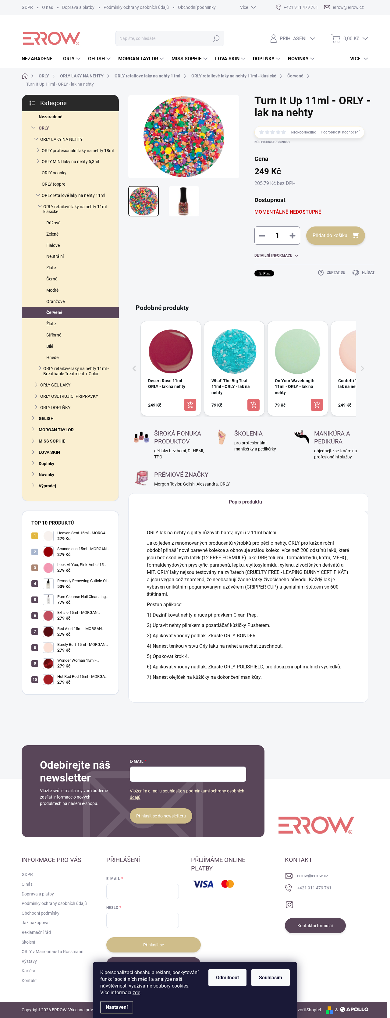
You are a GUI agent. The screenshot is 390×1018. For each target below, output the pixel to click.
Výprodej (47, 485)
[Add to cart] (190, 405)
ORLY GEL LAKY (55, 385)
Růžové (53, 222)
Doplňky (46, 463)
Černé (51, 278)
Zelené (52, 234)
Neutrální (55, 256)
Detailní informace (273, 255)
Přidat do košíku (330, 235)
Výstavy (29, 961)
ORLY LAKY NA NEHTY (61, 139)
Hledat (216, 38)
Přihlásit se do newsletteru (161, 815)
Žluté (51, 323)
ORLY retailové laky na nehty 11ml (73, 195)
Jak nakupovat (36, 922)
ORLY (44, 128)
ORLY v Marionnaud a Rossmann (52, 951)
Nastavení (117, 1007)
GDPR (27, 7)
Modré (52, 290)
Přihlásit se (153, 944)
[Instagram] (289, 903)
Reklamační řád (36, 932)
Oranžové (55, 301)
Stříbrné (53, 335)
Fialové (53, 245)
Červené (54, 312)
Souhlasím (270, 978)
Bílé (49, 346)
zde (136, 992)
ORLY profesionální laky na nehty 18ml (78, 150)
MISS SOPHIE (52, 441)
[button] (134, 368)
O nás (47, 7)
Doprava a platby (78, 7)
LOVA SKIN (49, 452)
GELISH (46, 418)
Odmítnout (227, 978)
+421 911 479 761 (314, 887)
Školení (28, 942)
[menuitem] (39, 59)
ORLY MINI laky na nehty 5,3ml (70, 161)
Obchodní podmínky (197, 7)
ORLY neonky (54, 172)
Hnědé (52, 357)
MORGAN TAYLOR (56, 429)
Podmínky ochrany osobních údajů (136, 7)
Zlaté (51, 267)
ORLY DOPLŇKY (55, 407)
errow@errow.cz (312, 875)
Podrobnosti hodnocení (340, 132)
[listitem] (170, 368)
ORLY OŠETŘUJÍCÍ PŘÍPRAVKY (69, 396)
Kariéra (28, 970)
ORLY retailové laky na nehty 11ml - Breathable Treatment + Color (76, 371)
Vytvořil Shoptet (306, 1009)
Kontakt (29, 980)
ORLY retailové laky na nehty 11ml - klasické (76, 209)
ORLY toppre (53, 184)
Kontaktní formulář (315, 925)
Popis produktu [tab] (245, 502)
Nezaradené (50, 116)
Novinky (46, 474)
